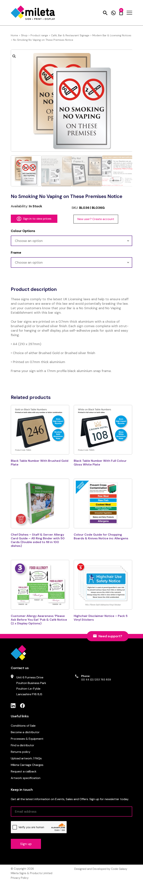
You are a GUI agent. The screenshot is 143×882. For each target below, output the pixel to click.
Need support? (110, 636)
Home (14, 35)
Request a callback (23, 771)
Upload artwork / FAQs (26, 758)
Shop (24, 35)
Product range (39, 35)
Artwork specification (25, 778)
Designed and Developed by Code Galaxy (100, 869)
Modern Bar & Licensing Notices (111, 35)
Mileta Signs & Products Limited (31, 873)
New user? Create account (95, 219)
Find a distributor (22, 745)
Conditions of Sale (23, 726)
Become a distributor (25, 732)
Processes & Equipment (27, 739)
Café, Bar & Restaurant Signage (70, 35)
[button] (14, 56)
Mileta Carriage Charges (27, 765)
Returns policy (20, 752)
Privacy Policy (19, 878)
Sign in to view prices (37, 219)
